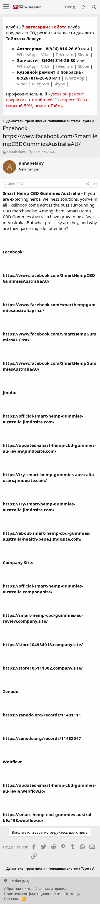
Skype (84, 54)
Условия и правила (51, 888)
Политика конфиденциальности (32, 893)
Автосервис (29, 48)
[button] (6, 7)
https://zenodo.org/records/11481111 (42, 715)
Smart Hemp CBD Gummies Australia (41, 193)
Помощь (72, 893)
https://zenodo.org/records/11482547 (42, 738)
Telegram (65, 54)
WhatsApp (27, 54)
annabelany (16, 151)
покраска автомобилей (29, 99)
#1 (95, 183)
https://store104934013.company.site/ (43, 644)
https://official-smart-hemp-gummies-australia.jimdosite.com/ (43, 419)
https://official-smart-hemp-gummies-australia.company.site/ (43, 588)
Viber (46, 54)
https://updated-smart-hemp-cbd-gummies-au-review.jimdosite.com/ (49, 448)
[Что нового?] (83, 7)
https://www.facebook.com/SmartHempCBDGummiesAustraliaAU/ (49, 278)
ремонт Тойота (49, 105)
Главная (11, 898)
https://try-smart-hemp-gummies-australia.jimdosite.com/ (39, 506)
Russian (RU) (18, 880)
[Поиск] (93, 7)
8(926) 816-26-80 (63, 48)
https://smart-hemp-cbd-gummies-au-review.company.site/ (43, 618)
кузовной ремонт (66, 94)
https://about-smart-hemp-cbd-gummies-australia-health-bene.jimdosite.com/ (46, 536)
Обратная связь (17, 888)
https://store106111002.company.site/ (43, 668)
